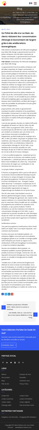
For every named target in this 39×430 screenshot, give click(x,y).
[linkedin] (7, 362)
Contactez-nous (8, 345)
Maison (4, 17)
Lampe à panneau (7, 399)
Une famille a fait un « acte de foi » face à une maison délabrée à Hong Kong (20, 315)
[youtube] (15, 362)
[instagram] (19, 362)
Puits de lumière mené (27, 405)
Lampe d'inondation (26, 399)
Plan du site (5, 384)
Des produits (6, 377)
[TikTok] (23, 362)
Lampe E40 (5, 396)
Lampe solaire (6, 402)
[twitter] (11, 362)
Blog (8, 17)
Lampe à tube (24, 396)
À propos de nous (25, 374)
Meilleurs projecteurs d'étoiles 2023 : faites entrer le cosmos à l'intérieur (18, 307)
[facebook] (3, 362)
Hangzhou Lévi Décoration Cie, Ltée (10, 417)
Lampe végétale (25, 402)
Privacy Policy (24, 384)
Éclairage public (6, 405)
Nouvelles (23, 377)
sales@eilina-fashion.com (23, 427)
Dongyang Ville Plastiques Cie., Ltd (28, 417)
